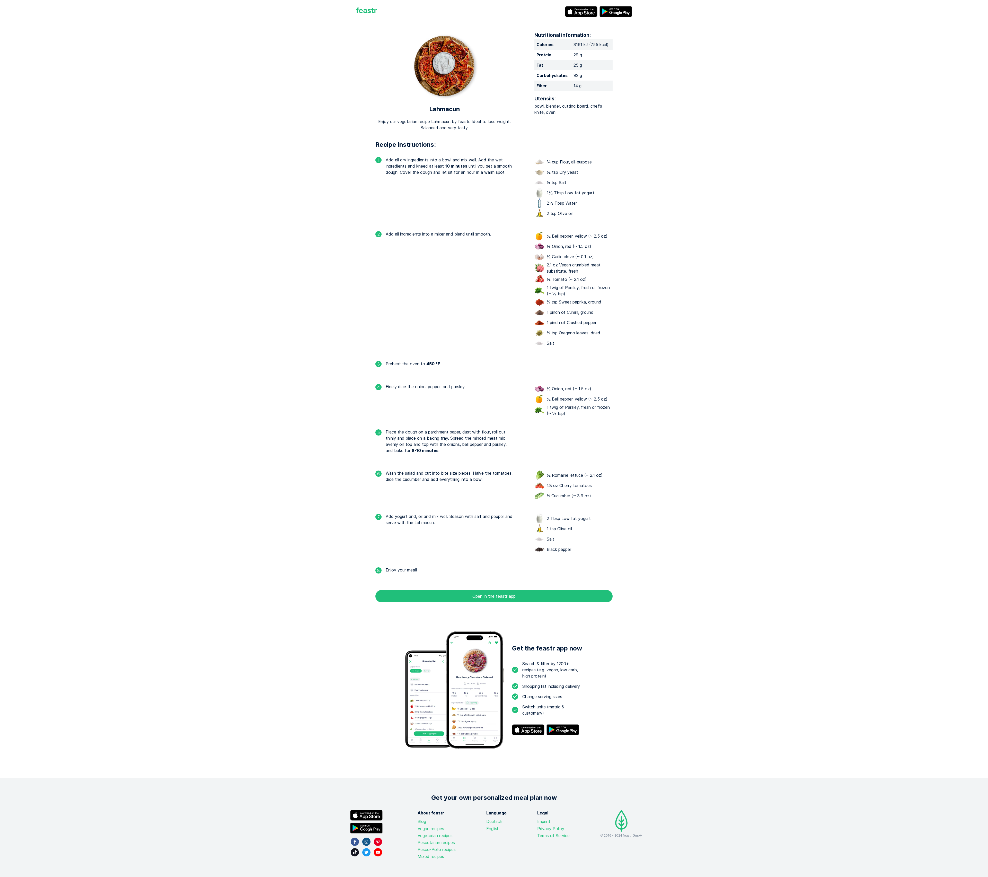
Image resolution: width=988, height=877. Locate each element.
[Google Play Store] (615, 11)
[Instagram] (366, 842)
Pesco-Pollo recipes (437, 849)
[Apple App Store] (581, 11)
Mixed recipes (431, 856)
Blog (422, 821)
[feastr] (366, 11)
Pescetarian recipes (436, 842)
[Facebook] (355, 842)
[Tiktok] (355, 852)
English (492, 828)
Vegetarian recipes (435, 835)
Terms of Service (553, 835)
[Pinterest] (378, 842)
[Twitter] (366, 852)
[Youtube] (378, 852)
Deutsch (494, 821)
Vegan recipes (431, 828)
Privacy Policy (550, 828)
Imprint (543, 821)
